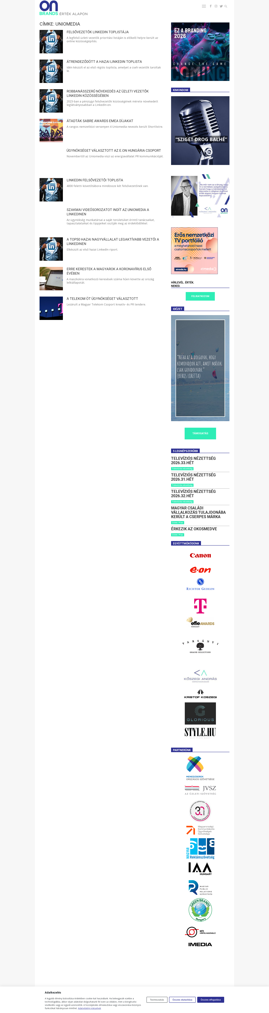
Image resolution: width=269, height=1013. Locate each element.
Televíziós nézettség (182, 468)
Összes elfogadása (211, 999)
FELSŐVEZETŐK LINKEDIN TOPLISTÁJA (98, 32)
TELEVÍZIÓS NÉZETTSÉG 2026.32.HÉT (193, 493)
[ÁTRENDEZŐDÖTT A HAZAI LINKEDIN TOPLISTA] (51, 71)
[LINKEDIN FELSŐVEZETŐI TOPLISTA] (51, 189)
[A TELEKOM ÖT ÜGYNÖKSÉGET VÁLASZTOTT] (51, 308)
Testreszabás (157, 999)
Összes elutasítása (182, 999)
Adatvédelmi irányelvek (89, 1008)
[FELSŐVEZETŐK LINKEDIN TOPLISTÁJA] (51, 41)
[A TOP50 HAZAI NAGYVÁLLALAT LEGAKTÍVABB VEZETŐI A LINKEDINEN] (51, 249)
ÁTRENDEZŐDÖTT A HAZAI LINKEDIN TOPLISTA (104, 62)
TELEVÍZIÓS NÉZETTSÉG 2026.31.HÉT (193, 477)
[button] (227, 6)
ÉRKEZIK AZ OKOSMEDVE (194, 529)
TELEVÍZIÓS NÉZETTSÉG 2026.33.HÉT (193, 460)
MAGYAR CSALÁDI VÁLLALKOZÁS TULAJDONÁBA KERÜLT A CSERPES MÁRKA (198, 512)
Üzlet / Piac (177, 522)
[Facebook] (210, 6)
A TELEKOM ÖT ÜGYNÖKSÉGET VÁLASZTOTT (102, 299)
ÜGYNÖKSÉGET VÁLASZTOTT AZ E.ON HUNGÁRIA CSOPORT (114, 150)
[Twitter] (221, 6)
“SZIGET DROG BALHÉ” (201, 139)
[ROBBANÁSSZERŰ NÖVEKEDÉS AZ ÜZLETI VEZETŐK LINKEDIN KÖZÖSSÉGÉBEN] (51, 101)
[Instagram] (216, 6)
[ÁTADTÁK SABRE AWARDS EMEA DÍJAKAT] (51, 130)
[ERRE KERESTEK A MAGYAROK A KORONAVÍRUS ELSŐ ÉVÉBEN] (51, 278)
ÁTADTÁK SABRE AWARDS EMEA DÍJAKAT (100, 121)
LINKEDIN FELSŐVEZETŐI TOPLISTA (95, 180)
